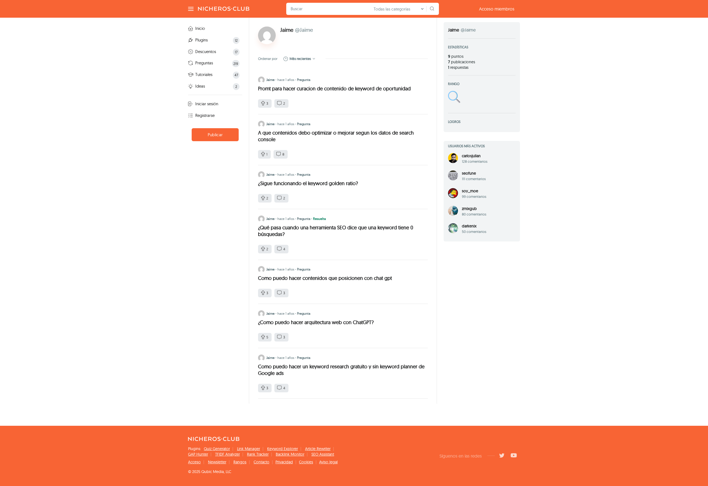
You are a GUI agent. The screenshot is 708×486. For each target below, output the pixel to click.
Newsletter (217, 461)
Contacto (261, 461)
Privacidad (284, 461)
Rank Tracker (258, 454)
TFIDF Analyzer (227, 454)
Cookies (306, 461)
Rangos (239, 461)
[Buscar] (432, 8)
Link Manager (248, 448)
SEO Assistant (322, 454)
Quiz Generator (217, 448)
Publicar (215, 134)
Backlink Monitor (290, 454)
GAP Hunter (198, 454)
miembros (496, 9)
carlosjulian (471, 155)
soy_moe (470, 190)
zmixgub (469, 208)
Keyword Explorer (282, 448)
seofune (469, 173)
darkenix (469, 226)
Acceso (194, 461)
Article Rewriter (317, 448)
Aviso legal (328, 461)
